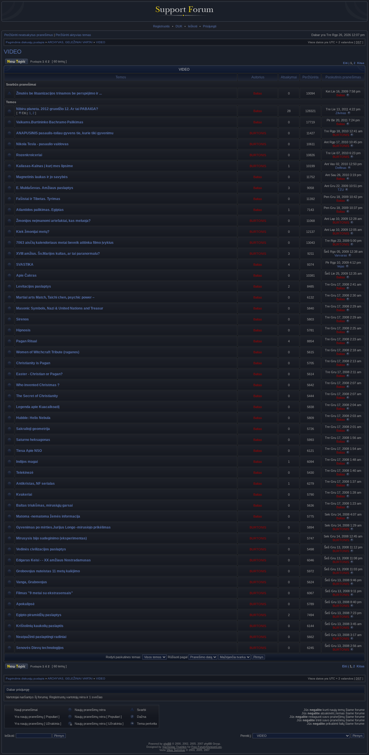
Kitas (360, 63)
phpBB (167, 743)
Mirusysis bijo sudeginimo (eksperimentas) (51, 538)
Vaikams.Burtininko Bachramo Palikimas (49, 122)
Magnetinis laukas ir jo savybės (42, 177)
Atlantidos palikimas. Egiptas (40, 210)
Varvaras (340, 255)
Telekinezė (24, 473)
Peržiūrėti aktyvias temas (73, 35)
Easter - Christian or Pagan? (39, 374)
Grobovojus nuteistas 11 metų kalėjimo (48, 571)
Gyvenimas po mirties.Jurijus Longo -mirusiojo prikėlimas (63, 527)
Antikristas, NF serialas (35, 484)
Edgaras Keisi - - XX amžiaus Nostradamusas (53, 560)
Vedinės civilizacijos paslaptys (41, 549)
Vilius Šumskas (176, 750)
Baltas (257, 93)
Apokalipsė (25, 604)
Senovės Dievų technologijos (40, 648)
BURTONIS (258, 133)
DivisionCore (214, 746)
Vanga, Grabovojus (31, 582)
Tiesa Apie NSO (29, 451)
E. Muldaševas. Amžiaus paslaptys (44, 188)
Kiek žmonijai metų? (32, 232)
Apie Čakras (26, 275)
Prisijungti (209, 26)
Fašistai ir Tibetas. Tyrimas (38, 199)
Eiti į (346, 63)
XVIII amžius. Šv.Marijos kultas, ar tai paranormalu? (58, 254)
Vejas (340, 266)
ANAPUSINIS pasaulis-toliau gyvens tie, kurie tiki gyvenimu (64, 133)
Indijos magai (27, 462)
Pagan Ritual (26, 341)
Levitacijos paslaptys (33, 286)
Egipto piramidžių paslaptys (38, 615)
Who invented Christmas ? (37, 385)
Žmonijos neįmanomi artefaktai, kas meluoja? (53, 221)
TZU (341, 189)
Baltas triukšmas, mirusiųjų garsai (44, 505)
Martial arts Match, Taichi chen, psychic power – (55, 297)
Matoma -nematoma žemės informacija (48, 516)
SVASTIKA (24, 265)
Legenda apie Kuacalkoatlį (37, 407)
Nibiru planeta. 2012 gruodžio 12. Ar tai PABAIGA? (57, 109)
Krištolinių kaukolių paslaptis (39, 626)
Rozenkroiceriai (29, 155)
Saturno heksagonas (33, 440)
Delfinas (341, 167)
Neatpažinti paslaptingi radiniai (41, 637)
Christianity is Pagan (33, 363)
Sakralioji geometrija (33, 429)
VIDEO (100, 42)
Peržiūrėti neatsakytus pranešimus (28, 35)
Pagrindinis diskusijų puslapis (25, 42)
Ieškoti (192, 26)
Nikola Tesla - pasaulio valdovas (42, 144)
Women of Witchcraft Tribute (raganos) (47, 352)
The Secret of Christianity (37, 396)
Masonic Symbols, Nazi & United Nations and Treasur (59, 308)
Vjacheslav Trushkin (174, 746)
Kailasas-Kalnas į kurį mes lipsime (44, 166)
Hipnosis (23, 330)
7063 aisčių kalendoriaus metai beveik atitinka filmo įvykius (65, 243)
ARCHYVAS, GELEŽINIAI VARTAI (70, 42)
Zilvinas (341, 113)
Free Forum (198, 746)
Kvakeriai (24, 494)
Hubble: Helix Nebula (33, 418)
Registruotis (161, 26)
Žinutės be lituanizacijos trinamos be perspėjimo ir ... (59, 93)
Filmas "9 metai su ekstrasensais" (44, 593)
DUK (179, 26)
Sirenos (22, 319)
